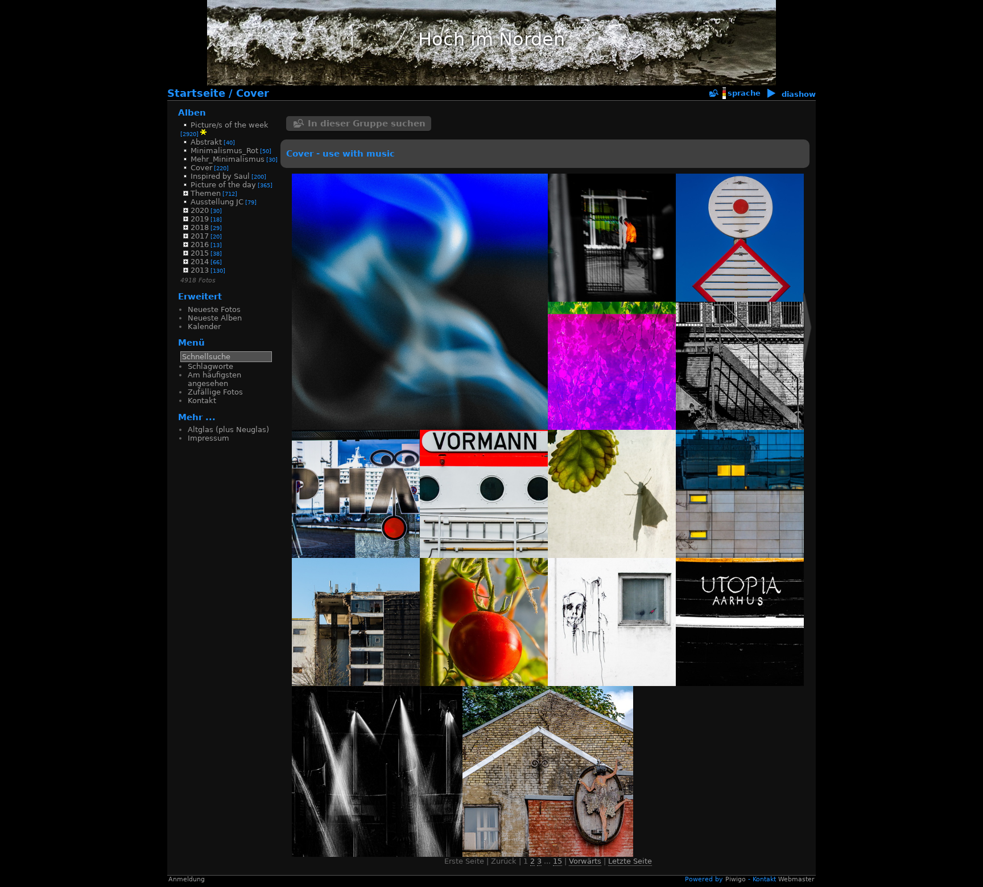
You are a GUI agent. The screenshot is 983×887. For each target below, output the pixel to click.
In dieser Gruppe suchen (367, 123)
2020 (200, 210)
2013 (200, 270)
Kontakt (202, 400)
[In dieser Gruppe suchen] (713, 94)
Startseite (196, 93)
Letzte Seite (630, 861)
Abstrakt (206, 142)
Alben (192, 112)
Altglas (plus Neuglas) (228, 429)
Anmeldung (186, 879)
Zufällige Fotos (215, 392)
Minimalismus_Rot (224, 150)
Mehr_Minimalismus (228, 159)
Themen (206, 193)
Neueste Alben (215, 318)
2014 (200, 261)
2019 (200, 219)
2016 (200, 244)
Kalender (204, 326)
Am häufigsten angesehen (214, 379)
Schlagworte (210, 366)
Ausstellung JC (217, 202)
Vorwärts (585, 861)
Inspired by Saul (220, 176)
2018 (200, 227)
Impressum (208, 438)
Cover (252, 93)
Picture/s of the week (230, 125)
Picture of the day (223, 184)
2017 (200, 236)
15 (557, 861)
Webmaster (796, 879)
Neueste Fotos (214, 309)
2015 (200, 253)
